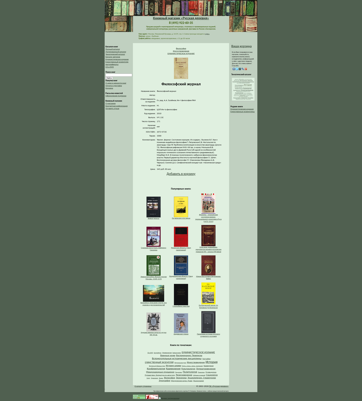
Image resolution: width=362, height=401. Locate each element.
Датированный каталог (115, 52)
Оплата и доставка (113, 86)
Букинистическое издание (117, 59)
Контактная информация (116, 106)
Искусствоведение (181, 51)
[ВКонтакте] (233, 69)
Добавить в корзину (181, 174)
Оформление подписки (115, 96)
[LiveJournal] (242, 69)
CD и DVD (109, 67)
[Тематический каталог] (243, 100)
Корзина (109, 88)
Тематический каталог (115, 54)
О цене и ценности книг (115, 83)
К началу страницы (143, 386)
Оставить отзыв (112, 109)
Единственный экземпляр (116, 62)
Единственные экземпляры (242, 112)
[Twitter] (236, 69)
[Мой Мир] (239, 69)
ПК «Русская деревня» (219, 386)
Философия (181, 49)
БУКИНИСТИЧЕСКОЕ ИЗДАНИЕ (181, 54)
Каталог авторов (112, 57)
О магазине (110, 104)
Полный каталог (112, 49)
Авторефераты (111, 65)
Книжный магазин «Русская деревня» (181, 18)
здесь (207, 34)
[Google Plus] (245, 69)
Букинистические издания (242, 109)
